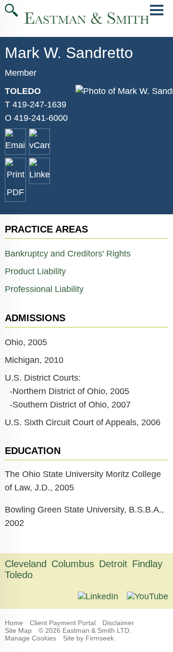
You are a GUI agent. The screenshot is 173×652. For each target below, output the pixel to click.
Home (14, 623)
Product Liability (35, 271)
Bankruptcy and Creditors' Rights (68, 253)
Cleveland (26, 564)
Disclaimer (118, 623)
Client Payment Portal (63, 623)
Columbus (72, 564)
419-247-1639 (39, 104)
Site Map (18, 630)
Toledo (23, 91)
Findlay (147, 564)
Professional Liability (44, 289)
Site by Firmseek (88, 638)
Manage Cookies (30, 638)
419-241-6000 (41, 118)
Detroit (113, 564)
